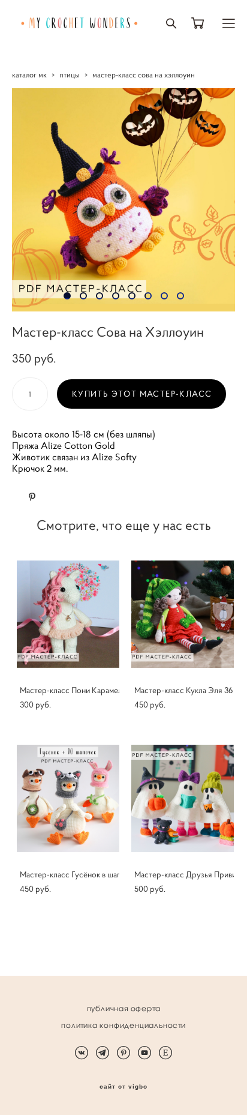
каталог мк (29, 75)
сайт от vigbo (123, 1087)
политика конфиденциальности (123, 1025)
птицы (69, 75)
